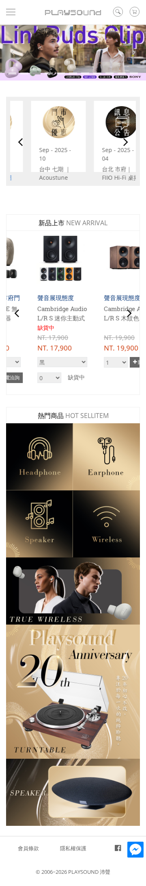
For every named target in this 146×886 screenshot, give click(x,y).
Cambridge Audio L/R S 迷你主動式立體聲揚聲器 (38, 318)
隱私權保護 (73, 848)
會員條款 (28, 848)
